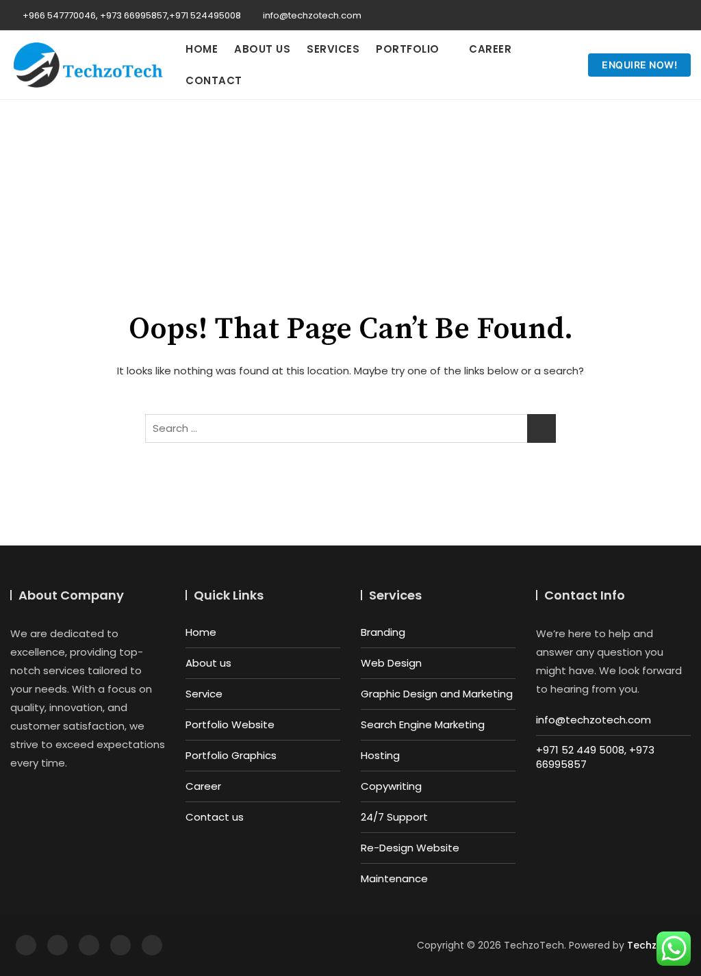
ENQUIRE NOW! (639, 64)
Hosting (380, 755)
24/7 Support (394, 817)
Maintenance (394, 878)
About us (262, 49)
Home (202, 49)
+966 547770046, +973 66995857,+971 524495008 (131, 15)
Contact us (215, 817)
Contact (214, 80)
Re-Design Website (410, 847)
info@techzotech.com (311, 15)
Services (333, 49)
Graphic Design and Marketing (437, 693)
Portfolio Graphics (231, 755)
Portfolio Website (230, 724)
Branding (383, 632)
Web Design (391, 663)
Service (204, 693)
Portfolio (407, 49)
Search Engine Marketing (423, 724)
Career (490, 49)
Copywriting (391, 786)
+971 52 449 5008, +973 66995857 (595, 757)
